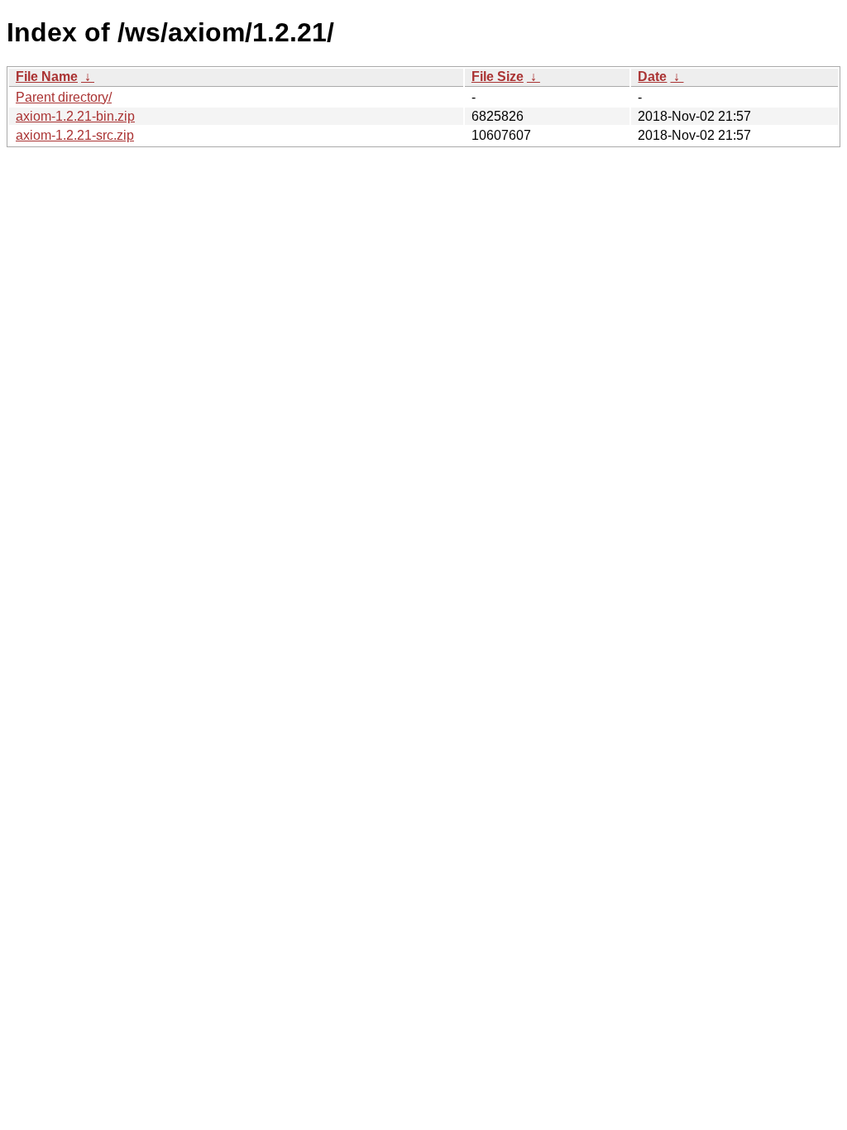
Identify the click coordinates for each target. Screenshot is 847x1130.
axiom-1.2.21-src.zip (75, 135)
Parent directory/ (64, 97)
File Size (497, 76)
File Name (47, 76)
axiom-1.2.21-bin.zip (75, 116)
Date (652, 76)
